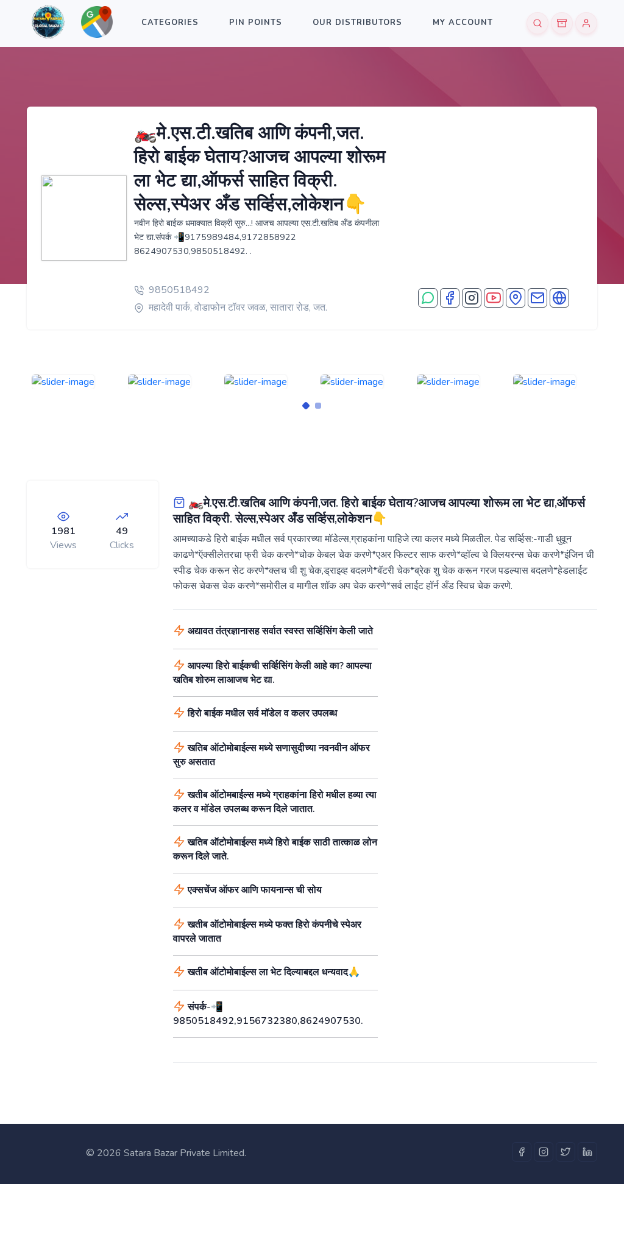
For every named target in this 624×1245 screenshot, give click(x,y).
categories (170, 22)
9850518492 (179, 290)
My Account (463, 22)
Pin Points (255, 22)
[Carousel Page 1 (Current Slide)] (306, 405)
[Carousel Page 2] (318, 406)
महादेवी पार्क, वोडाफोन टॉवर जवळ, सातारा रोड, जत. (238, 307)
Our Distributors (357, 22)
